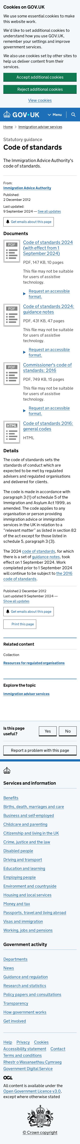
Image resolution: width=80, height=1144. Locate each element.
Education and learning (24, 868)
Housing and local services (27, 894)
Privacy (23, 1042)
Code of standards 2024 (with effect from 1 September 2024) (48, 247)
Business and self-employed (28, 815)
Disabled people (18, 850)
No (71, 731)
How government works (24, 1012)
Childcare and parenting (25, 824)
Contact (57, 1048)
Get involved (14, 1020)
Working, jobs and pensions (28, 930)
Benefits (10, 797)
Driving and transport (22, 859)
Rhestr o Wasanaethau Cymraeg (32, 1062)
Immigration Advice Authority (27, 188)
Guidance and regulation (25, 976)
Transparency (15, 1003)
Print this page (23, 624)
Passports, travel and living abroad (34, 912)
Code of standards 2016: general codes (48, 426)
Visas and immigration (23, 921)
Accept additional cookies (40, 77)
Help (7, 1042)
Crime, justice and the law (26, 841)
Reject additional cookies (40, 89)
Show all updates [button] (16, 601)
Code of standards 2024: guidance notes (48, 309)
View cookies (40, 100)
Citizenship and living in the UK (31, 833)
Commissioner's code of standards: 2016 (47, 367)
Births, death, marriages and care (33, 806)
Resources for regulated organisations (34, 663)
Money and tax (16, 903)
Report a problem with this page (40, 750)
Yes (51, 731)
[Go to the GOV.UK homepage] (21, 115)
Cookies (41, 1042)
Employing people (19, 877)
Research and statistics (24, 985)
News (8, 968)
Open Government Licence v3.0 (32, 1091)
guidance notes (46, 556)
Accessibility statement (24, 1048)
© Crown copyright (40, 1132)
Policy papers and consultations (32, 994)
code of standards (38, 551)
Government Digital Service (28, 1068)
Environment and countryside (29, 886)
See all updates (49, 211)
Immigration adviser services (40, 127)
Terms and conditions (22, 1055)
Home (8, 127)
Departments (15, 959)
